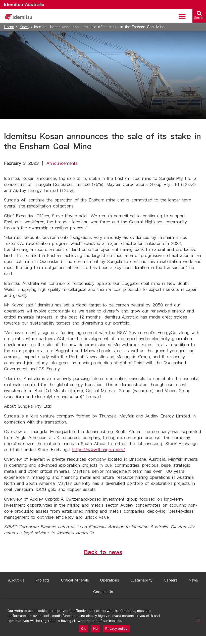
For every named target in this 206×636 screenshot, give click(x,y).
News (24, 27)
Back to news (103, 552)
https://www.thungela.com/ (98, 450)
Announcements (62, 163)
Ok (83, 628)
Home (9, 27)
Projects (43, 580)
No (95, 628)
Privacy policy (116, 628)
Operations (109, 580)
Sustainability (141, 580)
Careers (171, 580)
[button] (182, 16)
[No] (198, 620)
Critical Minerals (75, 580)
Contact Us (103, 592)
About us (16, 580)
